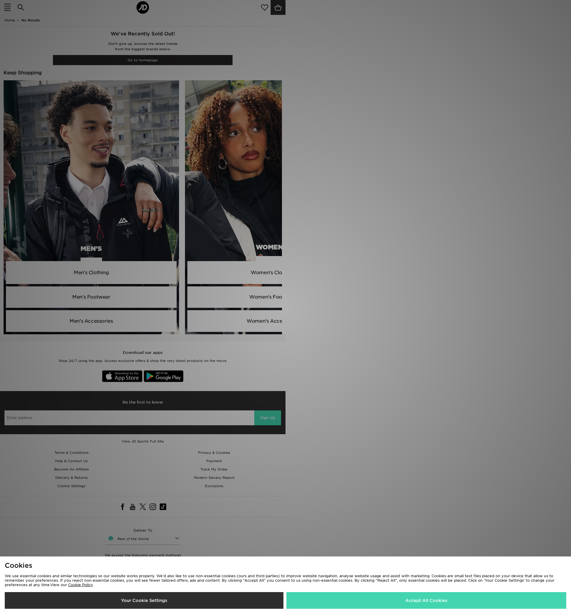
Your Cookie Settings (144, 600)
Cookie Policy (80, 585)
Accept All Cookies (426, 600)
